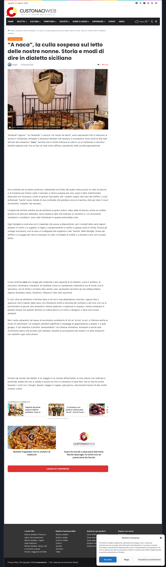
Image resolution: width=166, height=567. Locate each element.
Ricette (21, 21)
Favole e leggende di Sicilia (35, 552)
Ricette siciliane (62, 534)
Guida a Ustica (93, 546)
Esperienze (97, 21)
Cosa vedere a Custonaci (97, 534)
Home (10, 21)
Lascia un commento (58, 468)
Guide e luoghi (80, 21)
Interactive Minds (71, 562)
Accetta (108, 559)
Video (122, 21)
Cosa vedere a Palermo (96, 537)
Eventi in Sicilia (62, 540)
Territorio (49, 21)
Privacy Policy (13, 562)
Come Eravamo (29, 31)
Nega (126, 559)
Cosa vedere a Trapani (96, 540)
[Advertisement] (58, 169)
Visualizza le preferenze (149, 559)
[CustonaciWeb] (31, 12)
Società (64, 21)
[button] (161, 538)
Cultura (34, 21)
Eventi (112, 21)
